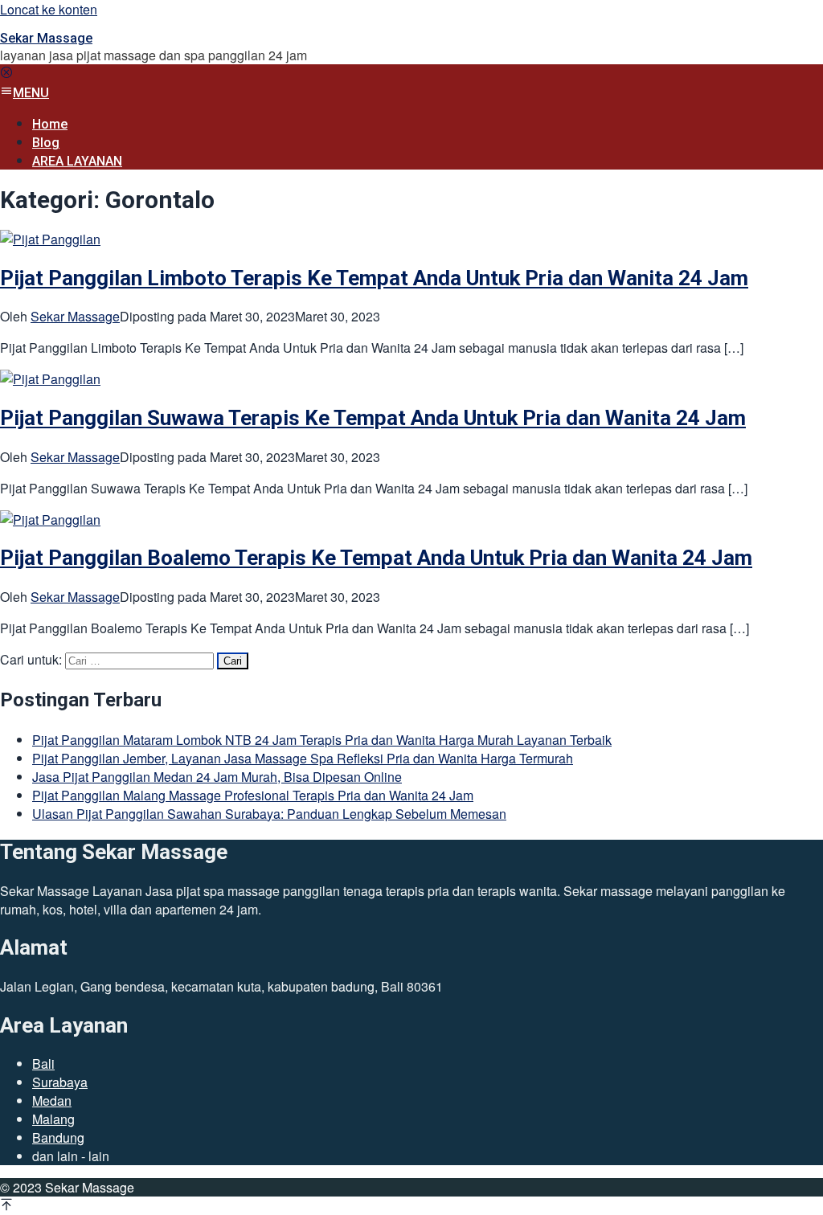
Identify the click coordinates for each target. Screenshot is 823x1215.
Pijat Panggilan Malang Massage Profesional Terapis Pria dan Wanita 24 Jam (252, 795)
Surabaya (60, 1082)
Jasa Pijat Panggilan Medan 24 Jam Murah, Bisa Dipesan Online (217, 776)
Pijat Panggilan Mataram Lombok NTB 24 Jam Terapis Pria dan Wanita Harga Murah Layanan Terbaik (322, 739)
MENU (31, 92)
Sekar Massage (46, 38)
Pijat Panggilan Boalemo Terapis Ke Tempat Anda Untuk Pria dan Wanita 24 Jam (376, 558)
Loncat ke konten (48, 9)
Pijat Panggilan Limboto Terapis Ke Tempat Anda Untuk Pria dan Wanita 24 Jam (374, 278)
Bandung (58, 1137)
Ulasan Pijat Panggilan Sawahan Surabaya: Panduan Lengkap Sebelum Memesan (269, 813)
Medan (52, 1100)
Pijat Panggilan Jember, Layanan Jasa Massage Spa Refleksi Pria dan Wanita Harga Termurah (302, 758)
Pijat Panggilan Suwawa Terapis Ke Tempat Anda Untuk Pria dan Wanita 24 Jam (373, 418)
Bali (43, 1063)
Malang (53, 1119)
